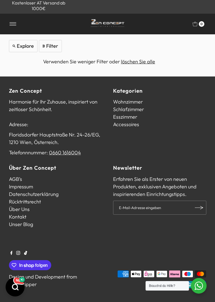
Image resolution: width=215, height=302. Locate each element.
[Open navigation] (13, 24)
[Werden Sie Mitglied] (199, 208)
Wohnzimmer (128, 102)
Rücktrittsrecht (25, 201)
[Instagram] (18, 253)
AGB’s (15, 179)
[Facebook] (11, 253)
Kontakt (17, 217)
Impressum (21, 186)
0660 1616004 (65, 152)
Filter (52, 46)
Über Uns (19, 209)
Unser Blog (21, 224)
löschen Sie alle (138, 61)
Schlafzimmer (128, 109)
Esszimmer (125, 117)
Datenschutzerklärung (34, 194)
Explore (25, 46)
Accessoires (126, 124)
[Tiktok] (25, 253)
